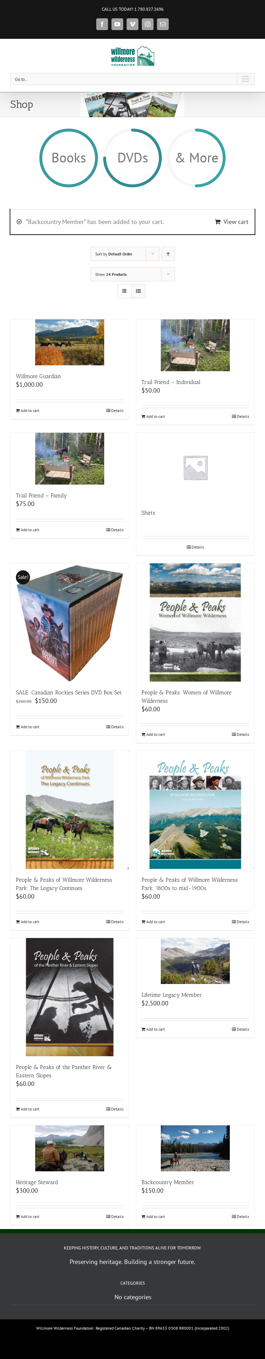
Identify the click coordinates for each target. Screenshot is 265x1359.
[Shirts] (195, 467)
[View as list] (138, 291)
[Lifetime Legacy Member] (195, 961)
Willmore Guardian (38, 376)
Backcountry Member (167, 1182)
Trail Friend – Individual (170, 382)
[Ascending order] (168, 254)
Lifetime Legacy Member (171, 995)
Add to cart (30, 410)
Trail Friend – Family (41, 495)
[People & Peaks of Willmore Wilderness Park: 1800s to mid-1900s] (195, 810)
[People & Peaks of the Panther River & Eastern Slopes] (70, 997)
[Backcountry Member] (195, 1148)
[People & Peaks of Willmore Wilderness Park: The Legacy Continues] (70, 810)
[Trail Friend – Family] (70, 459)
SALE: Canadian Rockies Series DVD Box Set (69, 692)
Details (117, 410)
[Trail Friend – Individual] (195, 345)
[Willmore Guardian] (70, 342)
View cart (236, 222)
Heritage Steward (37, 1182)
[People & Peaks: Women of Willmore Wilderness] (195, 622)
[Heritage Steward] (70, 1148)
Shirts (148, 512)
